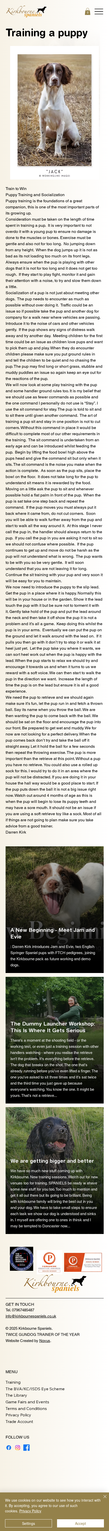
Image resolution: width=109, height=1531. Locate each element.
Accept (80, 1523)
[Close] (102, 1499)
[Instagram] (17, 1447)
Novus (44, 1340)
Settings (28, 1523)
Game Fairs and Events (27, 1401)
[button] (87, 11)
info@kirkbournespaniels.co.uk (31, 1316)
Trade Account (19, 1421)
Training (13, 1382)
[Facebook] (9, 1447)
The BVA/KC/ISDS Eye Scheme (35, 1388)
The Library (16, 1395)
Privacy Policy (18, 1414)
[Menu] (98, 11)
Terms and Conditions (26, 1408)
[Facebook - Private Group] (26, 1447)
